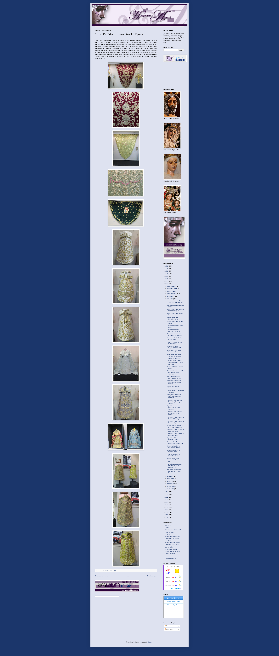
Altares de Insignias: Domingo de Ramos (173, 330)
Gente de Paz (169, 534)
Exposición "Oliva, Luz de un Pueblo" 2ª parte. (175, 434)
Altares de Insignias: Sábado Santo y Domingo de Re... (175, 301)
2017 (167, 494)
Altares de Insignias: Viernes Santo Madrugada (175, 310)
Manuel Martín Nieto (171, 549)
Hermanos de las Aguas (172, 545)
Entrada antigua (151, 576)
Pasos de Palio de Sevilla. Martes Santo (174, 338)
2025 (167, 268)
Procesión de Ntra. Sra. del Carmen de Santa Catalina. (175, 372)
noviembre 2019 (172, 288)
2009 (167, 515)
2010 (167, 512)
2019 (167, 284)
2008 (167, 517)
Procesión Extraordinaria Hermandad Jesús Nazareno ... (174, 465)
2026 (167, 266)
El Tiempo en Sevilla (173, 566)
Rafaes (167, 556)
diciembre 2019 (172, 286)
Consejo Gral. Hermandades (173, 530)
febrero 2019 (171, 486)
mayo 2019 (170, 478)
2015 (167, 499)
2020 (167, 281)
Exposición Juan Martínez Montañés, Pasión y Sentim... (174, 401)
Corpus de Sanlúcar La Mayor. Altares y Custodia (175, 347)
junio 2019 (170, 476)
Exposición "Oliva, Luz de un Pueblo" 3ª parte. (175, 430)
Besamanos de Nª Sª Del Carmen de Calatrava (174, 355)
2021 (167, 279)
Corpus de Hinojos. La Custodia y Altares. (173, 455)
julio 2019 (170, 299)
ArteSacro (168, 525)
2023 (167, 273)
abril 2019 (170, 481)
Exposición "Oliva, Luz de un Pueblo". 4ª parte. (175, 422)
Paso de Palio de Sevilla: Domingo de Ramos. (174, 377)
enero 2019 (170, 489)
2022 (167, 276)
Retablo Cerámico (170, 558)
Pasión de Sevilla (170, 553)
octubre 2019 (171, 291)
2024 (167, 271)
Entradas (169, 626)
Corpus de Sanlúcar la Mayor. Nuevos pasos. (174, 359)
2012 (167, 507)
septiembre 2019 (172, 293)
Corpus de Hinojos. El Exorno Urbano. (173, 450)
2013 (167, 504)
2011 (167, 510)
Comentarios (170, 629)
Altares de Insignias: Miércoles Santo (173, 318)
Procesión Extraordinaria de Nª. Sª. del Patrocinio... (175, 426)
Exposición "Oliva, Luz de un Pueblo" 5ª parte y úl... (175, 418)
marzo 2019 (170, 483)
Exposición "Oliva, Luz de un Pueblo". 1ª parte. (175, 438)
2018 (167, 492)
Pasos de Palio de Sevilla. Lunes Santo (174, 342)
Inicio (127, 576)
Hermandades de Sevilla (172, 542)
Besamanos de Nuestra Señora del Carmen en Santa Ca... (174, 396)
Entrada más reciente (101, 576)
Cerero (167, 527)
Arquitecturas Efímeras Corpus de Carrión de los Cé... (175, 460)
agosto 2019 (171, 296)
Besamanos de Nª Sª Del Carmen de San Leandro (175, 351)
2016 (167, 497)
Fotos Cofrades (169, 532)
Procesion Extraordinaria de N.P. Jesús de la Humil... (175, 334)
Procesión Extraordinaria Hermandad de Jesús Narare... (174, 471)
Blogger (150, 642)
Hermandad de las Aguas (172, 536)
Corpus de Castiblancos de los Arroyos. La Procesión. (175, 442)
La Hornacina (169, 547)
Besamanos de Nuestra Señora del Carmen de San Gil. (174, 382)
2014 (167, 502)
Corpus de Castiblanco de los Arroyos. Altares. (174, 446)
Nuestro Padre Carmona (172, 551)
